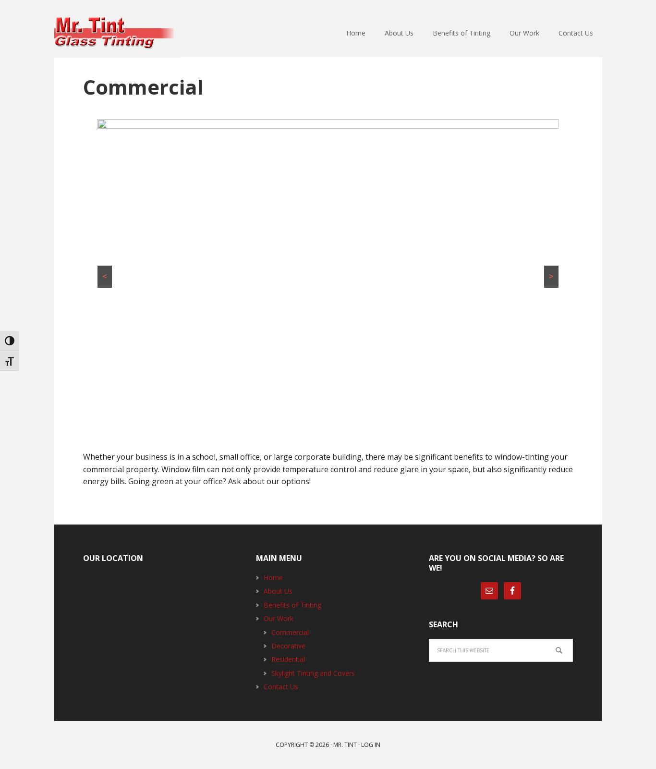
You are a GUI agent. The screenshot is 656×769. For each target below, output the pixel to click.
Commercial (290, 632)
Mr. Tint (345, 745)
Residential (288, 659)
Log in (370, 745)
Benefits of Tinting (292, 605)
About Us (278, 591)
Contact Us (281, 686)
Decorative (288, 645)
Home (273, 577)
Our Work (278, 618)
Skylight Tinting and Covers (313, 673)
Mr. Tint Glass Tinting (116, 34)
